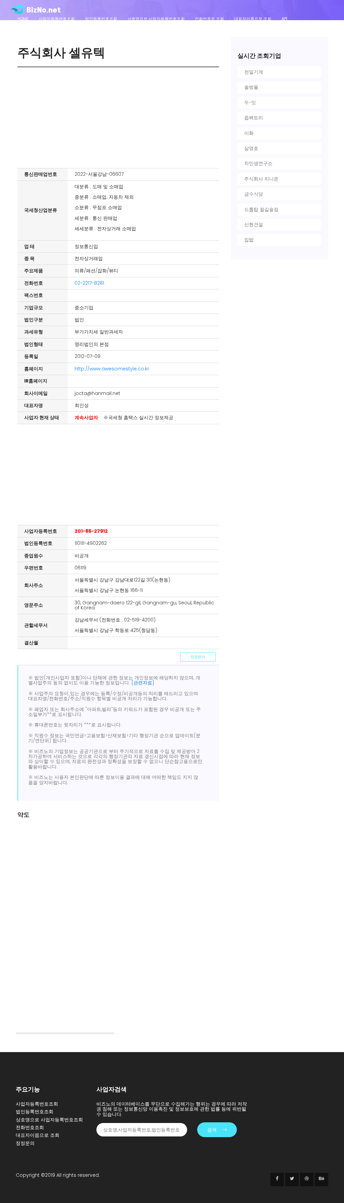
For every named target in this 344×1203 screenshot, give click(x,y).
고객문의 (25, 28)
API (284, 19)
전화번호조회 (30, 1127)
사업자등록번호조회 (57, 19)
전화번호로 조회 (209, 19)
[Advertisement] (120, 118)
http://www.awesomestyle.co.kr (112, 368)
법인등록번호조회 (101, 19)
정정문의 (197, 656)
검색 (212, 1129)
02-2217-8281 (89, 283)
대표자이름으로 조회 (252, 19)
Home (23, 19)
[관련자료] (142, 682)
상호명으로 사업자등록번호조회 (156, 19)
